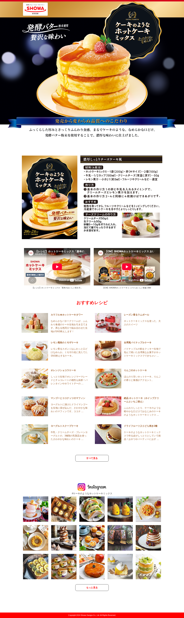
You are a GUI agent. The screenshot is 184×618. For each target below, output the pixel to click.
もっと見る (92, 587)
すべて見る (92, 458)
